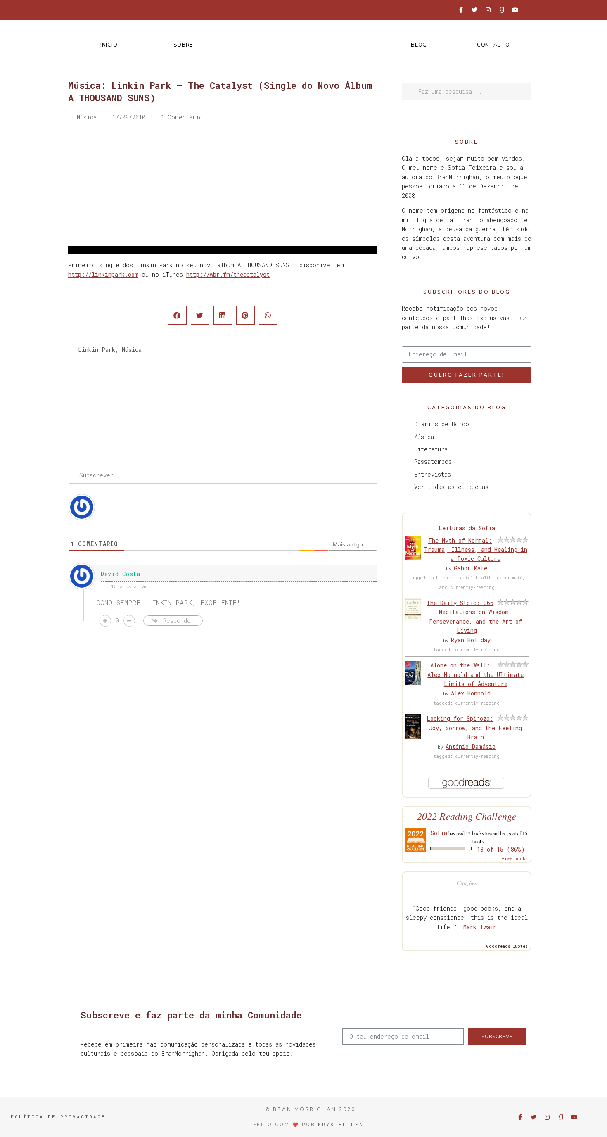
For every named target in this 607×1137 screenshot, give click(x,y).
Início (108, 45)
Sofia (439, 833)
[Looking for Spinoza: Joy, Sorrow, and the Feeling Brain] (413, 737)
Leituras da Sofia (467, 528)
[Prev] (145, 410)
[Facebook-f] (461, 10)
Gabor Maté (470, 568)
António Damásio (471, 746)
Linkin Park (96, 350)
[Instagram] (488, 10)
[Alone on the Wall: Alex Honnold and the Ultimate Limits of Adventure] (413, 683)
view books (515, 859)
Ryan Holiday (471, 640)
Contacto (493, 45)
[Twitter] (474, 10)
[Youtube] (515, 10)
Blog (419, 45)
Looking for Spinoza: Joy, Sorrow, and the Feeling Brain (474, 727)
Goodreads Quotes (507, 946)
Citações (467, 883)
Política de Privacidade (58, 1116)
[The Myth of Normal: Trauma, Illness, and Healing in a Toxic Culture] (413, 558)
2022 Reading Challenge (466, 816)
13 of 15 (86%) (501, 849)
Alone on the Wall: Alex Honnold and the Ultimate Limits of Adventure (475, 674)
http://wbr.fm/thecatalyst (228, 274)
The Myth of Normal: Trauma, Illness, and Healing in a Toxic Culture (475, 549)
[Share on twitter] (200, 315)
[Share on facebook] (177, 315)
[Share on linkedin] (222, 315)
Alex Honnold (471, 693)
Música (132, 350)
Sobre (183, 45)
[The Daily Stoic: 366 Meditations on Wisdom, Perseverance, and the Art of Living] (413, 619)
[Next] (300, 410)
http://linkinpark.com (103, 274)
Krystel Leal (343, 1124)
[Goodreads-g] (501, 10)
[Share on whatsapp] (268, 315)
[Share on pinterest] (245, 315)
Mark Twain (480, 927)
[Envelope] (529, 10)
